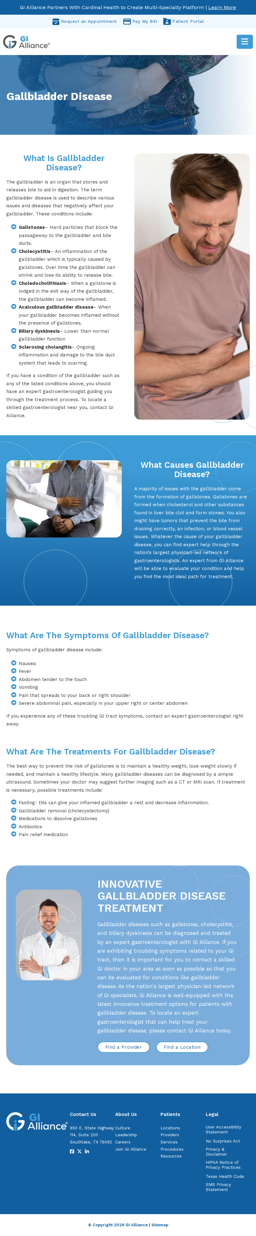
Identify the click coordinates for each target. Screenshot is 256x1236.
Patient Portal (188, 21)
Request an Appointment (89, 21)
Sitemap (159, 1225)
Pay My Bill (144, 21)
